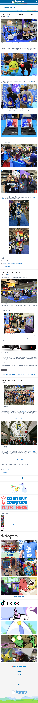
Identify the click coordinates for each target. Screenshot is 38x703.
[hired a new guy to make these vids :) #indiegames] (28, 586)
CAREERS (19, 671)
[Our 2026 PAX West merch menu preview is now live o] (28, 549)
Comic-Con (18, 264)
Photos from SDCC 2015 (19, 459)
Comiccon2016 (22, 264)
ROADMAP (19, 674)
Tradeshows (20, 263)
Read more (4, 369)
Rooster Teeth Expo (24, 411)
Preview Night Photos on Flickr (19, 44)
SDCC (34, 264)
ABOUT (19, 669)
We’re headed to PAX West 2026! (11, 520)
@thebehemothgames (28, 602)
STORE (19, 684)
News (17, 263)
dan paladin (27, 264)
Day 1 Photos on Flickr (19, 46)
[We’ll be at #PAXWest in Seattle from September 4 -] (28, 567)
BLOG (19, 679)
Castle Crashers (12, 263)
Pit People (31, 264)
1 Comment (5, 472)
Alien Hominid (5, 374)
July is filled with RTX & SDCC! (13, 380)
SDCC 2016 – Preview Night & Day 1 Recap (17, 14)
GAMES (19, 676)
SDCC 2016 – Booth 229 (10, 272)
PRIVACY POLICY (19, 687)
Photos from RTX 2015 (19, 418)
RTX (17, 471)
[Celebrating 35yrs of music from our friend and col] (10, 586)
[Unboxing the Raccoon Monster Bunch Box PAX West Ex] (10, 549)
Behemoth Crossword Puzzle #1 (10, 528)
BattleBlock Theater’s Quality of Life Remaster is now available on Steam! (17, 524)
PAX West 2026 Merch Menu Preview (11, 516)
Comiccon (8, 471)
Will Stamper (8, 266)
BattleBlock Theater (6, 263)
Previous (18, 478)
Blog (3, 469)
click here (31, 81)
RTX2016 (19, 471)
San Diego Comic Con (32, 451)
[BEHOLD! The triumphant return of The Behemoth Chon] (10, 567)
